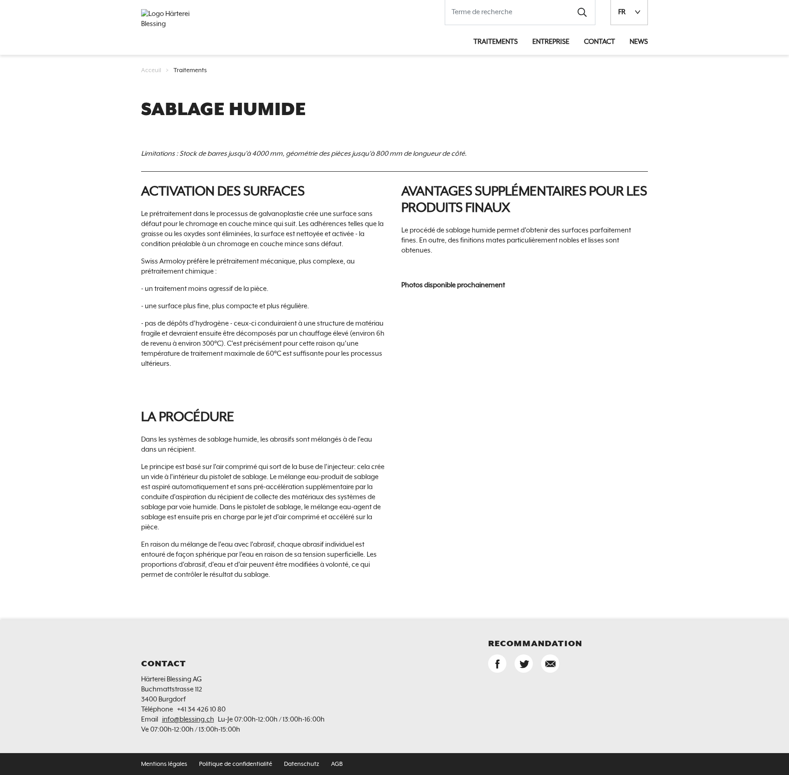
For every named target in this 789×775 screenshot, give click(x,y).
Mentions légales (164, 764)
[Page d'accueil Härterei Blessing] (173, 19)
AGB (336, 764)
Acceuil (151, 70)
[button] (582, 12)
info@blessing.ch (188, 719)
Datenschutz (301, 764)
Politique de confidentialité (235, 764)
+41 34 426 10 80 (201, 709)
